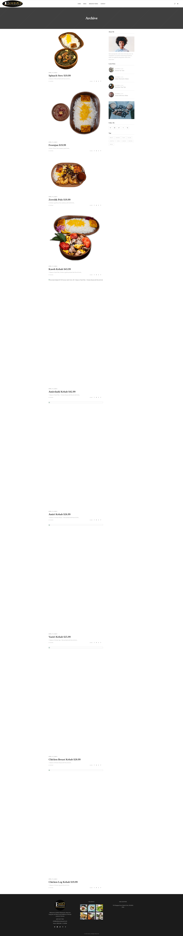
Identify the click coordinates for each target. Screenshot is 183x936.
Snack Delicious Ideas (121, 95)
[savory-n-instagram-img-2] (83, 916)
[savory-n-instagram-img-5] (99, 916)
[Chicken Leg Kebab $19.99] (76, 770)
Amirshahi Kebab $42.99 (62, 391)
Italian (129, 137)
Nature (124, 141)
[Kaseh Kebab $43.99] (76, 210)
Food (123, 137)
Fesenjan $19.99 (57, 145)
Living (118, 141)
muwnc (51, 81)
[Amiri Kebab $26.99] (76, 402)
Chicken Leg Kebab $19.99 (63, 882)
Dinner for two (119, 70)
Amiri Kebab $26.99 (59, 514)
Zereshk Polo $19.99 (59, 199)
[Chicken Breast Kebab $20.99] (76, 647)
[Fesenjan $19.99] (76, 86)
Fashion (118, 137)
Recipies (130, 141)
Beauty (111, 137)
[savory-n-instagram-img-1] (91, 916)
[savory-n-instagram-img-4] (91, 908)
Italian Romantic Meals (122, 79)
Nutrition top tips (120, 87)
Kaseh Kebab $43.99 (60, 269)
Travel (111, 144)
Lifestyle (112, 141)
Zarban (88, 933)
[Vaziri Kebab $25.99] (76, 525)
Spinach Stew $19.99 (60, 75)
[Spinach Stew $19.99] (68, 32)
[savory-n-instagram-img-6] (99, 908)
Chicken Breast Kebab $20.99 (65, 759)
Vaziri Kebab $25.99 (60, 636)
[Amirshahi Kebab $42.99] (76, 280)
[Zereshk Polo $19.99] (68, 156)
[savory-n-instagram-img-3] (83, 908)
